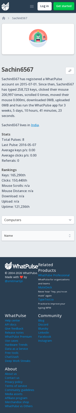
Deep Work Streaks (17, 361)
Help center (12, 320)
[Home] (4, 18)
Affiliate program (16, 398)
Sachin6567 (19, 18)
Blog (41, 320)
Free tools (11, 353)
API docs (10, 324)
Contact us (12, 378)
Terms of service (16, 386)
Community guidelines (19, 390)
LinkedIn (43, 332)
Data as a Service (16, 349)
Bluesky (43, 328)
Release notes (14, 332)
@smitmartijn (14, 281)
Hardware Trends (16, 345)
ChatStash (12, 357)
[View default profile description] (69, 71)
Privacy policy (13, 382)
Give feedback (14, 328)
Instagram (45, 341)
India (35, 125)
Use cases (11, 341)
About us (11, 374)
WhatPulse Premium (18, 336)
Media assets (13, 394)
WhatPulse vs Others (19, 406)
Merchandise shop (17, 402)
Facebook (44, 336)
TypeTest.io (46, 299)
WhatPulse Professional (54, 275)
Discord (43, 324)
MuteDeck (45, 287)
